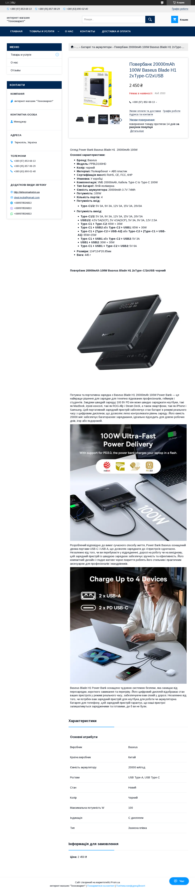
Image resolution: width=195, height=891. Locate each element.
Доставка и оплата (116, 31)
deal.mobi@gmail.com (27, 197)
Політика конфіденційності (130, 886)
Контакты (87, 31)
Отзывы (16, 70)
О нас (69, 31)
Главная (16, 31)
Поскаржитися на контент (100, 886)
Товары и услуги (41, 31)
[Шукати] (150, 19)
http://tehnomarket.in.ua (27, 192)
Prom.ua (115, 882)
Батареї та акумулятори (96, 47)
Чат (182, 881)
